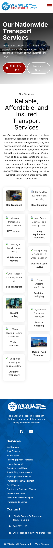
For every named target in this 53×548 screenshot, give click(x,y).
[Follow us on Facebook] (21, 431)
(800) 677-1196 (16, 68)
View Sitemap (42, 544)
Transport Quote (39, 68)
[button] (26, 4)
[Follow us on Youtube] (31, 431)
